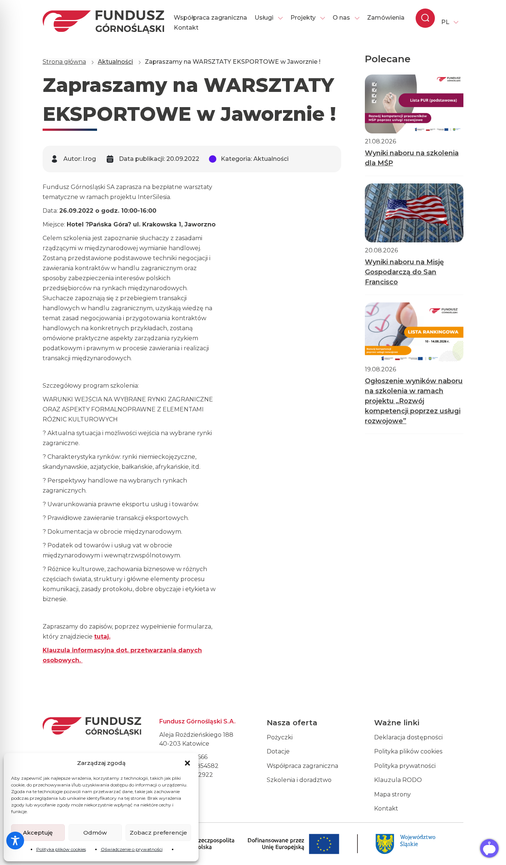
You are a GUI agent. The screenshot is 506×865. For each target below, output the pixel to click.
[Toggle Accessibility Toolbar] (15, 840)
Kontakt (186, 27)
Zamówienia (386, 17)
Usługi (263, 17)
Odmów (95, 832)
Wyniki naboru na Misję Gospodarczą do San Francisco (404, 272)
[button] (187, 763)
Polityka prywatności (405, 765)
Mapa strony (392, 794)
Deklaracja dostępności (408, 737)
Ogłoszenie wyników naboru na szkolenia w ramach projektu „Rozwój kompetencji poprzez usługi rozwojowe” (414, 401)
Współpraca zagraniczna (210, 17)
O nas (341, 17)
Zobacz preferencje (158, 832)
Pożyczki (280, 737)
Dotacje (278, 751)
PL (445, 22)
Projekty (303, 17)
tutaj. (102, 636)
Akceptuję (38, 832)
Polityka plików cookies (61, 849)
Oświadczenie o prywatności (132, 849)
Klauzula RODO (398, 779)
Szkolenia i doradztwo (299, 779)
